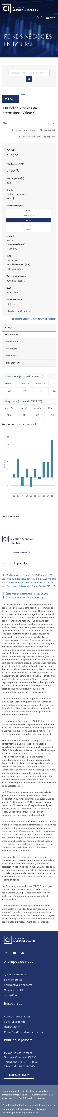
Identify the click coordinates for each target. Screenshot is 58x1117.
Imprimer (51, 136)
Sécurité (18, 1112)
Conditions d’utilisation (14, 1105)
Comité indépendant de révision (24, 1032)
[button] (13, 198)
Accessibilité (26, 1108)
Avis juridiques (37, 1105)
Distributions (12, 1026)
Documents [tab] (11, 355)
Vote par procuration (17, 1016)
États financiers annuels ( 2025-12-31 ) (24, 597)
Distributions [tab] (11, 341)
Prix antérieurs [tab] (12, 362)
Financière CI (15, 990)
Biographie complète (21, 552)
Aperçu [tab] (8, 327)
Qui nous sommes (15, 974)
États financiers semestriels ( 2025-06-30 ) (26, 593)
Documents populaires (44, 319)
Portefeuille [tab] (11, 348)
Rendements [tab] (11, 334)
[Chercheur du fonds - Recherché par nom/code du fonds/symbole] (29, 79)
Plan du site (32, 1112)
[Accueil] (20, 8)
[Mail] (22, 953)
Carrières (12, 995)
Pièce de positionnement (25, 130)
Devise (22, 94)
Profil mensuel (48, 130)
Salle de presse (13, 979)
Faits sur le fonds (14, 1021)
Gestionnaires (22, 319)
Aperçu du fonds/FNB (30, 136)
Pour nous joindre (19, 1075)
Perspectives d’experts (18, 984)
